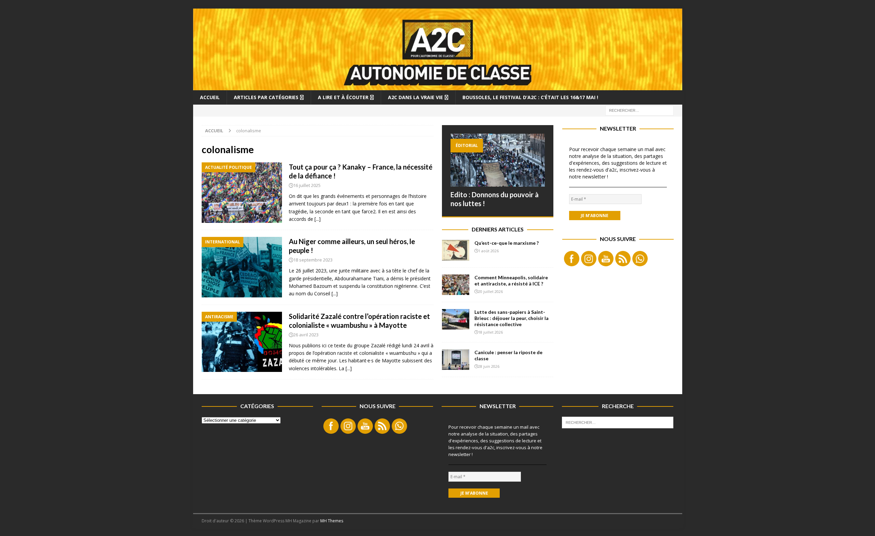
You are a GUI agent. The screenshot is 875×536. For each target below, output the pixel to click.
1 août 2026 (488, 250)
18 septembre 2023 (313, 260)
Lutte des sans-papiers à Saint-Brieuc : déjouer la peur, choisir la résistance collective (511, 318)
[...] (317, 219)
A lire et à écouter (343, 97)
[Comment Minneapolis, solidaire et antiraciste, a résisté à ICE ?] (455, 284)
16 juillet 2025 (307, 185)
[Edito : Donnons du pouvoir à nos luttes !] (497, 160)
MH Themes (331, 521)
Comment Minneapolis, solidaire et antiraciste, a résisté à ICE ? (511, 280)
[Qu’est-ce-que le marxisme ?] (455, 250)
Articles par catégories (266, 97)
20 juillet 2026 (490, 291)
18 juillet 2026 (490, 332)
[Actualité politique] (242, 192)
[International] (242, 267)
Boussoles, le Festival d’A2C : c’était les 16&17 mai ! (530, 97)
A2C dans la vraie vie (415, 97)
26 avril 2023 (306, 335)
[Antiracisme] (242, 342)
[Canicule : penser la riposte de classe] (455, 359)
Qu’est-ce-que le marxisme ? (506, 243)
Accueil (210, 97)
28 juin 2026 (488, 366)
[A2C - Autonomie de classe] (437, 86)
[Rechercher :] (639, 110)
